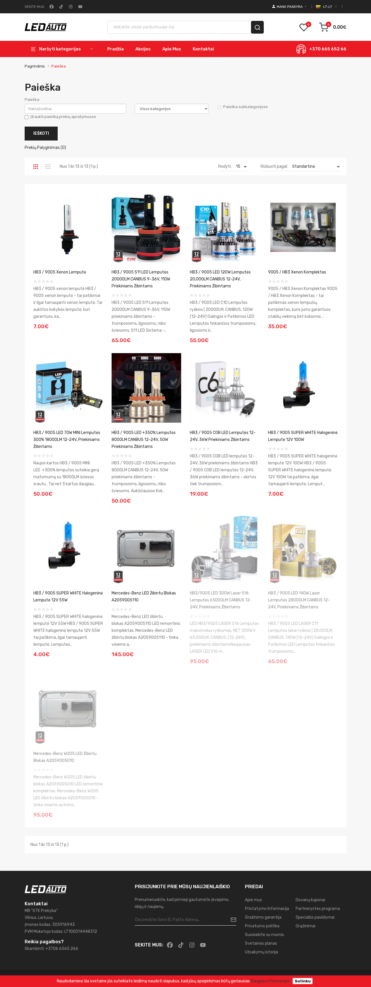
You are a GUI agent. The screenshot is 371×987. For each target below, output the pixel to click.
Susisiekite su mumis (264, 934)
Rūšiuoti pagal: (274, 166)
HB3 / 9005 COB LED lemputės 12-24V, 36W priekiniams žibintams (223, 436)
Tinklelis (35, 166)
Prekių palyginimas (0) (45, 147)
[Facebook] (51, 6)
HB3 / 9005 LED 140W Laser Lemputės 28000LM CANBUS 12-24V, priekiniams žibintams (299, 600)
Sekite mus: (35, 7)
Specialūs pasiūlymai (315, 917)
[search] (257, 27)
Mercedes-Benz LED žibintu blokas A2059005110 (144, 597)
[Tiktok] (60, 6)
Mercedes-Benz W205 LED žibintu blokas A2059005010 (65, 757)
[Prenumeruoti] (231, 920)
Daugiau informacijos (270, 981)
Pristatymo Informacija (267, 908)
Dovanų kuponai (310, 899)
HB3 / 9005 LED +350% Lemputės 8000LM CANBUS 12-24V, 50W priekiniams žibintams (144, 439)
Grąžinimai (305, 926)
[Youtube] (79, 6)
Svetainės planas (261, 943)
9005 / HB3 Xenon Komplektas (297, 272)
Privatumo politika (262, 926)
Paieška (58, 66)
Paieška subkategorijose (245, 107)
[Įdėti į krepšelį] (96, 323)
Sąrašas (48, 166)
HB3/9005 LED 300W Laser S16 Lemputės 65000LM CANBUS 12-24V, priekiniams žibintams (221, 600)
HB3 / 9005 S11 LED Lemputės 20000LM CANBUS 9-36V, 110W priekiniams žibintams (141, 279)
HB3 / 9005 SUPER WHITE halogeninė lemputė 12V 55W (68, 597)
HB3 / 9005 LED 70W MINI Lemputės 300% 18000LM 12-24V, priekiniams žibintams (66, 439)
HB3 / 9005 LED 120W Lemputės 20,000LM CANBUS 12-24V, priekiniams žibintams (220, 279)
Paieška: (32, 99)
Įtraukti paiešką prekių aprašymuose (63, 116)
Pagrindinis (35, 66)
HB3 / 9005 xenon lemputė (59, 272)
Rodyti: (225, 166)
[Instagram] (70, 6)
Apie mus (253, 899)
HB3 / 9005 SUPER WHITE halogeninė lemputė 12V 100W (303, 436)
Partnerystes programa (318, 908)
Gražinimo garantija (263, 917)
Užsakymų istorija (261, 952)
